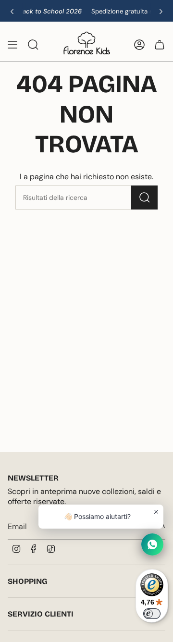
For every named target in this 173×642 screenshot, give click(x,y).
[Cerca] (144, 197)
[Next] (161, 11)
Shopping (28, 581)
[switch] (152, 613)
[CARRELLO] (159, 44)
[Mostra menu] (12, 44)
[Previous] (12, 11)
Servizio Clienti (41, 613)
